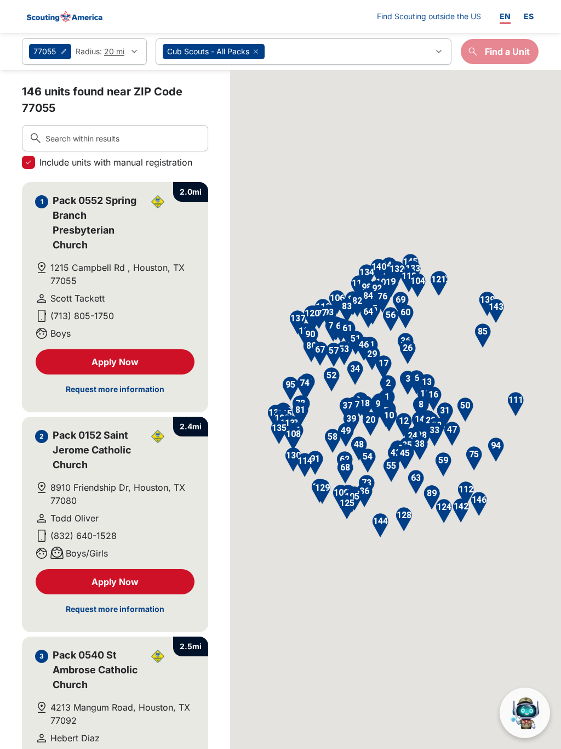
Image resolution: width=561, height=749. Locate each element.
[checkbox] (28, 162)
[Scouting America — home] (64, 16)
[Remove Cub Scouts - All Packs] (255, 51)
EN (505, 16)
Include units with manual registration (115, 162)
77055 (44, 51)
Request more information (115, 389)
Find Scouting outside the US (429, 16)
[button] (408, 383)
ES (529, 16)
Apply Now (115, 361)
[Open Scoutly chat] (525, 713)
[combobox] (303, 51)
